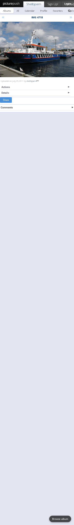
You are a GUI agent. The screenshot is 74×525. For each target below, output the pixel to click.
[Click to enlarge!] (37, 49)
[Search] (69, 11)
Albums (7, 10)
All (18, 10)
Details (5, 92)
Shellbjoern (33, 4)
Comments (7, 107)
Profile (43, 10)
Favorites (58, 10)
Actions (5, 87)
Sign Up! (53, 4)
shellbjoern (31, 81)
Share (6, 100)
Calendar (29, 10)
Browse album (60, 518)
